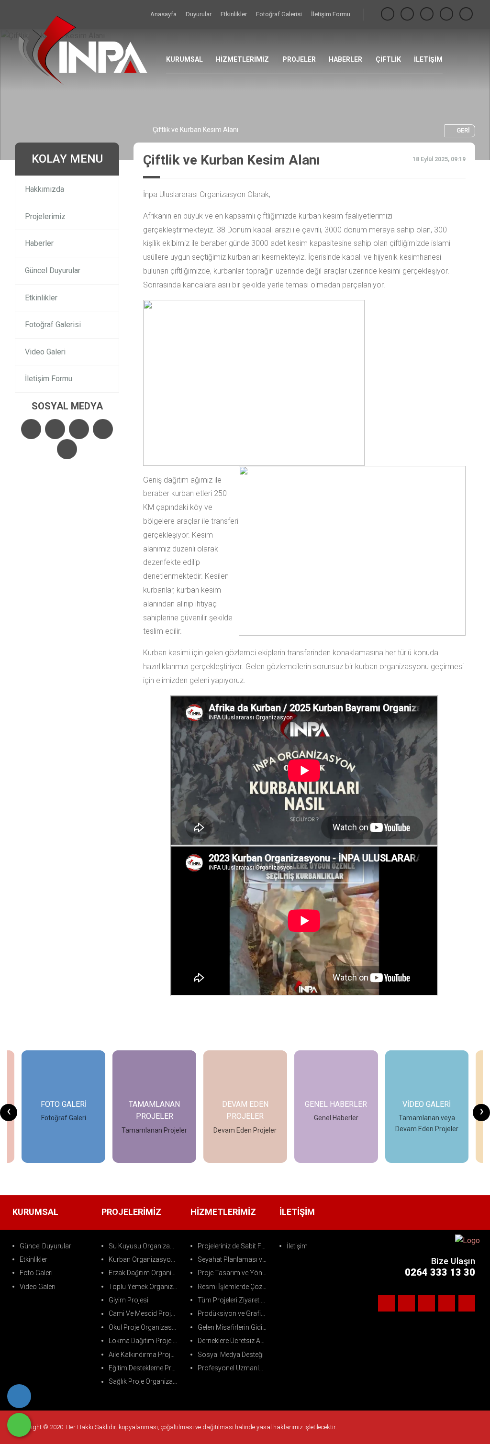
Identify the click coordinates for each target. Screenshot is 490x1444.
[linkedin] (446, 14)
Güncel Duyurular (52, 270)
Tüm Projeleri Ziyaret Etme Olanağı (234, 1300)
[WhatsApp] (19, 1425)
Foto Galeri (36, 1273)
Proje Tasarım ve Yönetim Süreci (234, 1273)
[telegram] (407, 14)
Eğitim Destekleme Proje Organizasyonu (145, 1368)
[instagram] (427, 14)
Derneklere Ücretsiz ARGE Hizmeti (234, 1341)
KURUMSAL (184, 59)
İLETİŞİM (428, 59)
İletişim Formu (330, 14)
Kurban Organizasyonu (143, 1259)
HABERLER (345, 59)
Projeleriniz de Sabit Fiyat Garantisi (234, 1246)
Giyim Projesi (128, 1300)
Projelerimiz (45, 216)
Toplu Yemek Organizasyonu (145, 1286)
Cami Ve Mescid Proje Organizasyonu (145, 1313)
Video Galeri (45, 351)
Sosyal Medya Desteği (231, 1354)
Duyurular (199, 14)
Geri (463, 130)
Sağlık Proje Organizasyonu (145, 1381)
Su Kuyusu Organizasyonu (145, 1246)
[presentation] (8, 1112)
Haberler (39, 243)
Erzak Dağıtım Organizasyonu (145, 1273)
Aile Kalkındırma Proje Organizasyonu (145, 1354)
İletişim (297, 1246)
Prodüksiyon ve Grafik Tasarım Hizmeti (234, 1313)
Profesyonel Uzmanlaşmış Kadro (234, 1368)
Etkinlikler (234, 14)
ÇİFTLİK (388, 59)
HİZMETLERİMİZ (242, 59)
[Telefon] (19, 1396)
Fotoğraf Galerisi (279, 14)
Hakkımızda (44, 189)
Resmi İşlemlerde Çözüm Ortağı (234, 1286)
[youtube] (466, 14)
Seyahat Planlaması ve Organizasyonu (234, 1259)
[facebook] (387, 14)
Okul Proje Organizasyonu (145, 1327)
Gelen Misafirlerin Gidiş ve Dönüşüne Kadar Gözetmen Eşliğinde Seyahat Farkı (234, 1327)
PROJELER (299, 59)
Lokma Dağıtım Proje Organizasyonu (145, 1341)
